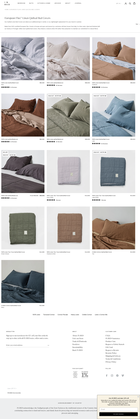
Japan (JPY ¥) (12, 388)
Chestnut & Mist (51, 254)
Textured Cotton (49, 315)
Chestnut (94, 84)
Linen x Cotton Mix (101, 315)
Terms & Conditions (113, 359)
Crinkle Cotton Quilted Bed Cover (102, 252)
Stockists (76, 344)
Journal (78, 3)
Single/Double (68, 173)
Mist (2, 84)
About (67, 3)
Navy (2, 307)
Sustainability (77, 347)
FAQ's (108, 336)
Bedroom (21, 3)
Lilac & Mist (50, 197)
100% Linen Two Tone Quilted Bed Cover (58, 195)
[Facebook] (107, 375)
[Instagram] (112, 375)
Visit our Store (77, 338)
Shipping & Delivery (113, 356)
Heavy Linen (75, 315)
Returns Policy (111, 353)
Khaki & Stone (5, 254)
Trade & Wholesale (79, 341)
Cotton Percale (63, 315)
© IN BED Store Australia (14, 392)
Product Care (111, 341)
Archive (57, 3)
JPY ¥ (118, 3)
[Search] (130, 3)
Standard (23, 60)
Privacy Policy (111, 362)
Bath (31, 3)
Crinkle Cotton (87, 315)
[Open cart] (134, 3)
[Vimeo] (123, 375)
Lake (93, 141)
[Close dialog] (138, 397)
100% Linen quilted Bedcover (55, 82)
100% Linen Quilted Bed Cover (10, 82)
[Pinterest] (117, 375)
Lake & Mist (95, 197)
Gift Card (109, 347)
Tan (93, 254)
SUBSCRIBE (118, 414)
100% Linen (36, 315)
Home (6, 9)
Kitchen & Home (44, 3)
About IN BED (78, 336)
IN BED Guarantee (113, 338)
